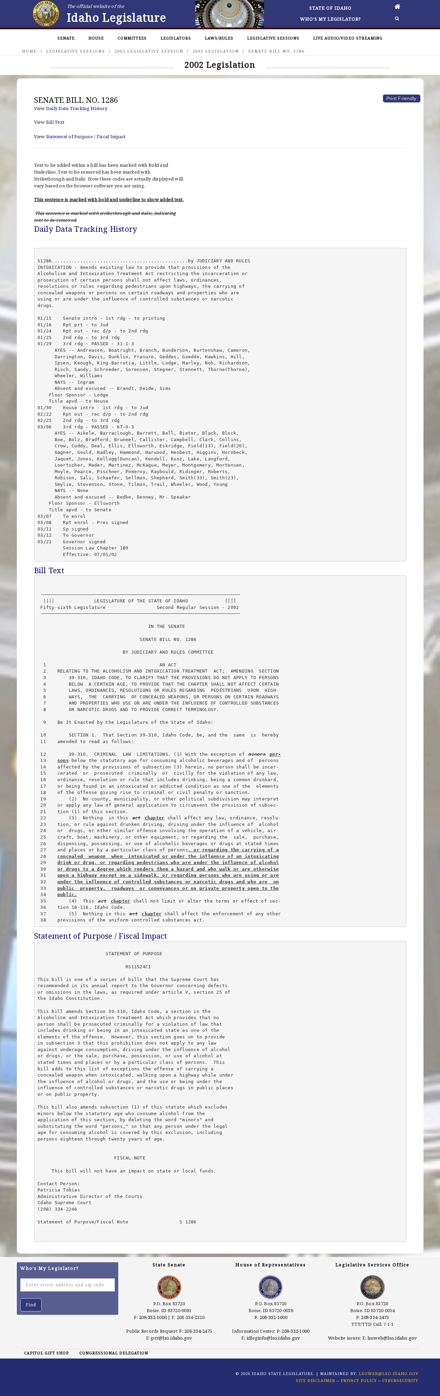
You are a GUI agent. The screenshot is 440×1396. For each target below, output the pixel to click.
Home (29, 51)
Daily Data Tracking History (76, 108)
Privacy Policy (359, 1380)
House (96, 38)
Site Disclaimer (315, 1380)
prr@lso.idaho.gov (171, 1338)
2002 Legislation (215, 51)
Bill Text (55, 122)
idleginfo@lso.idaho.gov (273, 1338)
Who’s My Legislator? (330, 19)
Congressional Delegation (113, 1352)
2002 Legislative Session (148, 51)
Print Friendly (401, 98)
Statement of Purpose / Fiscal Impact (85, 136)
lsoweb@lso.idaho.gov (392, 1338)
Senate (66, 38)
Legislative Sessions (273, 38)
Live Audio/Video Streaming (348, 38)
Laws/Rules (219, 38)
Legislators (176, 38)
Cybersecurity (400, 1380)
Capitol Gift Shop (46, 1352)
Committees (132, 38)
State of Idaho (330, 8)
